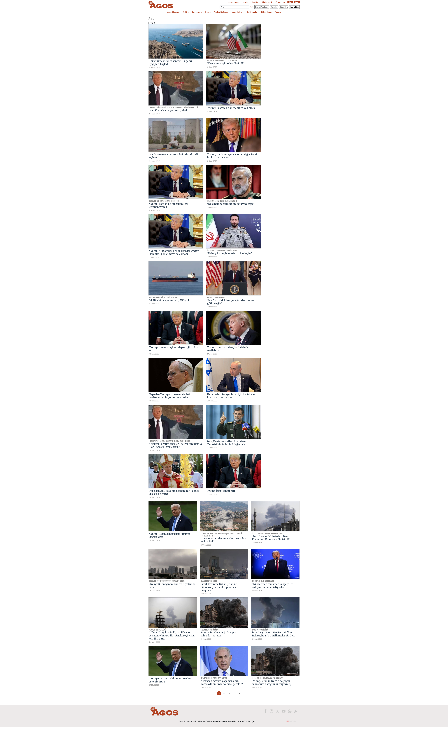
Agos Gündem (173, 12)
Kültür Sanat (266, 12)
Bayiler (246, 2)
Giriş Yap (281, 2)
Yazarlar (274, 7)
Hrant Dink (294, 7)
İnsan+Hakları (237, 12)
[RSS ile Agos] (295, 711)
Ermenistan (197, 12)
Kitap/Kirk (284, 7)
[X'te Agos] (277, 711)
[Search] (252, 7)
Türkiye (186, 12)
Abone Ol (268, 2)
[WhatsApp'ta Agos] (289, 711)
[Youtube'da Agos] (283, 711)
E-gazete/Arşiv (233, 2)
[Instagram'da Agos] (271, 711)
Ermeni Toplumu (261, 7)
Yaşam (278, 12)
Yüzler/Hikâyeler (221, 12)
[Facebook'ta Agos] (265, 711)
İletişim (255, 2)
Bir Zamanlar (252, 12)
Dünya (208, 12)
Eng (296, 2)
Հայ (290, 2)
